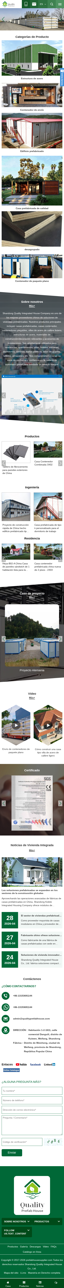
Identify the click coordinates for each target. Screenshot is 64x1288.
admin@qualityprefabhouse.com (31, 1018)
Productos (13, 1246)
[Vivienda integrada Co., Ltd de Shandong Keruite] (32, 1195)
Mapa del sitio (11, 1272)
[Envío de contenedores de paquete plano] (16, 725)
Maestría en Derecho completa (44, 1272)
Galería (24, 1246)
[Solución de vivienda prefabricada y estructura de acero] (32, 395)
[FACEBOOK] (35, 1064)
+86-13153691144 (22, 995)
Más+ (32, 305)
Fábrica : (18, 1043)
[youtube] (21, 1064)
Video (46, 1246)
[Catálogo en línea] (11, 1070)
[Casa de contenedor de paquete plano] (32, 19)
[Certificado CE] (32, 802)
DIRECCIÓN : (20, 1030)
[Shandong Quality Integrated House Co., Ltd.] (8, 4)
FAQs (53, 1246)
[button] (28, 27)
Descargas (35, 1246)
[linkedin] (49, 1064)
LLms (23, 1272)
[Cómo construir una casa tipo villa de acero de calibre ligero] (48, 725)
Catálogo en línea (32, 1251)
